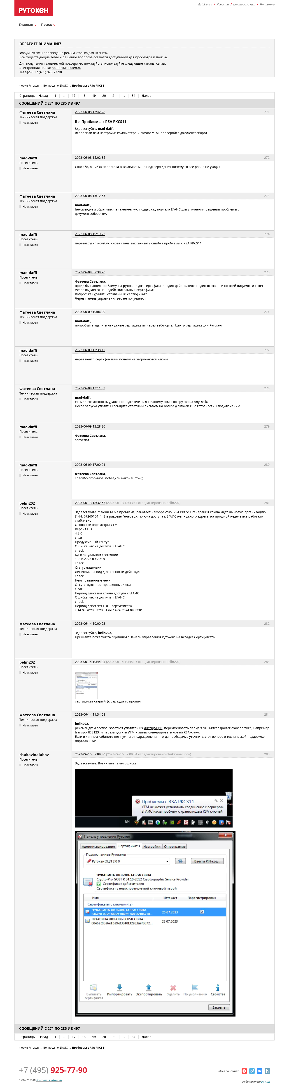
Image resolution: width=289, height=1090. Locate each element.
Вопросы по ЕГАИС (55, 85)
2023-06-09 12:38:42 (90, 350)
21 (114, 96)
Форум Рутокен (29, 85)
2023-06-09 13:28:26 (90, 426)
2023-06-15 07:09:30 (90, 754)
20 (104, 96)
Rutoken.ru (205, 4)
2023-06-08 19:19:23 (90, 234)
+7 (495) (53, 1070)
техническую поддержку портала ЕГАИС (149, 209)
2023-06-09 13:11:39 (90, 388)
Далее (146, 96)
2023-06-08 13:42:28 (90, 112)
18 (84, 96)
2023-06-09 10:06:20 (90, 312)
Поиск (46, 24)
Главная (26, 24)
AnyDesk (200, 402)
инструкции (153, 728)
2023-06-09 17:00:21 (90, 464)
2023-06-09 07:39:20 (90, 272)
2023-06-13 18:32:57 (90, 503)
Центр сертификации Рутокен (198, 325)
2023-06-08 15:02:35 (90, 157)
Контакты (267, 4)
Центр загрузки (244, 4)
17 (73, 96)
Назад (43, 96)
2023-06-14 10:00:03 (90, 623)
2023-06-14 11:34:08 (90, 714)
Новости (223, 4)
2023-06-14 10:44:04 (90, 662)
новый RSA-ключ (186, 732)
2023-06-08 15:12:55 (90, 196)
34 (133, 96)
